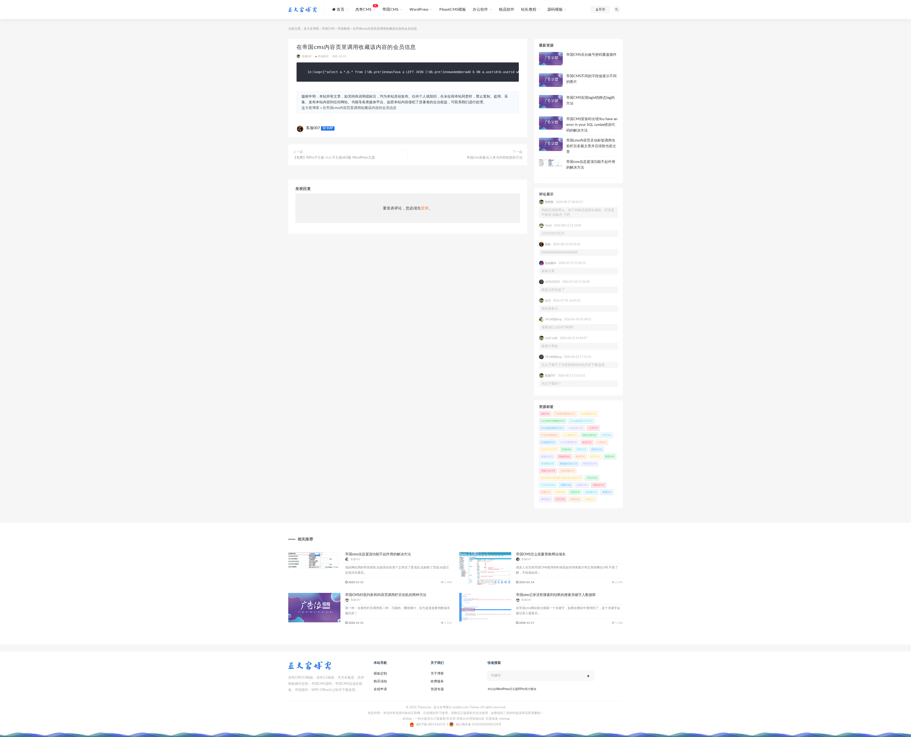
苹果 (575, 499)
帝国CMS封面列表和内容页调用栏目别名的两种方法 (385, 595)
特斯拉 (598, 485)
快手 (581, 449)
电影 (560, 492)
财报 (589, 499)
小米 (601, 442)
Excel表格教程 (552, 428)
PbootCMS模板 (452, 9)
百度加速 (492, 718)
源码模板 (555, 9)
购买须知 (380, 681)
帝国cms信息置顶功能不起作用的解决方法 (378, 554)
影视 (566, 449)
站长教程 (528, 9)
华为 (606, 435)
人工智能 (570, 435)
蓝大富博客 (311, 28)
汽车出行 (548, 485)
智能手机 (590, 464)
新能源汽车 (568, 464)
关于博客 (437, 673)
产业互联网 (549, 435)
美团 (606, 492)
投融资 (564, 456)
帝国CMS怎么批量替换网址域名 (541, 554)
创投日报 (589, 435)
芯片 (560, 499)
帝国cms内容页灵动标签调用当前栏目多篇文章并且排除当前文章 (591, 146)
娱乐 (586, 442)
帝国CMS (390, 9)
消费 (566, 485)
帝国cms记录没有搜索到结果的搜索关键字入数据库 (556, 595)
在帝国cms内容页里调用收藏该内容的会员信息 (359, 108)
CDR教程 (588, 414)
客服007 (313, 128)
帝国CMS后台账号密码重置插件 (591, 55)
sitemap (504, 718)
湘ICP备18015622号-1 (432, 724)
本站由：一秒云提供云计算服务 (424, 718)
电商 (545, 492)
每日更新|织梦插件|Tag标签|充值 (561, 478)
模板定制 (380, 673)
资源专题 (437, 689)
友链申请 (380, 689)
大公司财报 (569, 442)
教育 (609, 456)
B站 (545, 414)
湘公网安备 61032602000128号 (479, 724)
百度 (575, 492)
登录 (424, 208)
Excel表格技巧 (581, 421)
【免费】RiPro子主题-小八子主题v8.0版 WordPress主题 (334, 157)
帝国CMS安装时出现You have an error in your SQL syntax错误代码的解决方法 (591, 124)
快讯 (596, 449)
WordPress (418, 9)
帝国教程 (344, 28)
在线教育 (548, 442)
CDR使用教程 (565, 414)
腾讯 (545, 499)
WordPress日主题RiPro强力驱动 (516, 689)
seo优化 (576, 428)
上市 (593, 428)
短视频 (591, 492)
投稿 (547, 456)
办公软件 (480, 9)
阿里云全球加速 (467, 718)
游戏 (582, 485)
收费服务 (437, 681)
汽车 (592, 478)
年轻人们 (548, 449)
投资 (580, 456)
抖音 (595, 456)
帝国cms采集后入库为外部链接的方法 (494, 157)
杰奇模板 (567, 471)
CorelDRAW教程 (553, 421)
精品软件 (506, 9)
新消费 (547, 464)
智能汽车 (548, 471)
